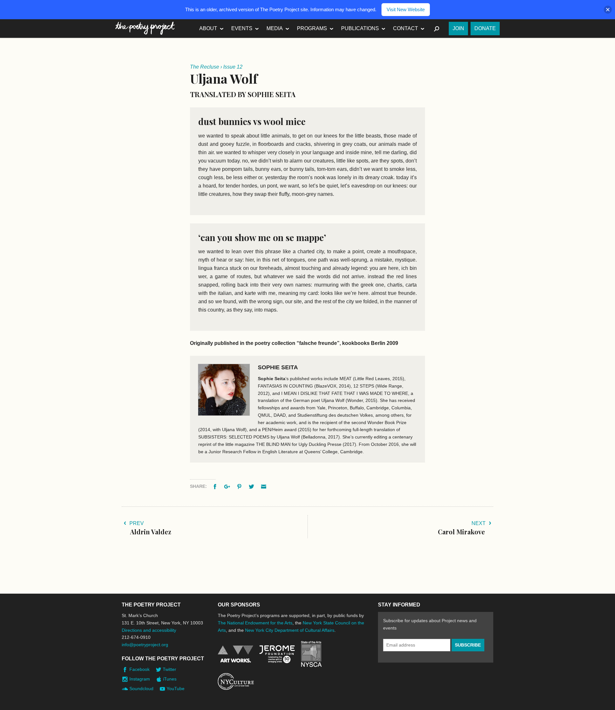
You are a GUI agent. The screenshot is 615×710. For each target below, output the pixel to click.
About (208, 28)
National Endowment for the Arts (235, 654)
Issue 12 (232, 67)
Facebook (139, 669)
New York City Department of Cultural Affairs (289, 630)
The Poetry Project (145, 28)
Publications (360, 28)
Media (274, 28)
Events (241, 28)
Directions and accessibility (149, 630)
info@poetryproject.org (145, 644)
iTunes (169, 678)
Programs (312, 28)
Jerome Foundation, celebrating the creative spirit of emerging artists (277, 654)
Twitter (169, 669)
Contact (405, 28)
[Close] (608, 10)
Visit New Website (406, 9)
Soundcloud (141, 688)
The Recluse (204, 67)
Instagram (139, 678)
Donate (485, 28)
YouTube (175, 688)
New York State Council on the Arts (311, 654)
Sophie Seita (278, 367)
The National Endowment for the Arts (255, 622)
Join (458, 28)
